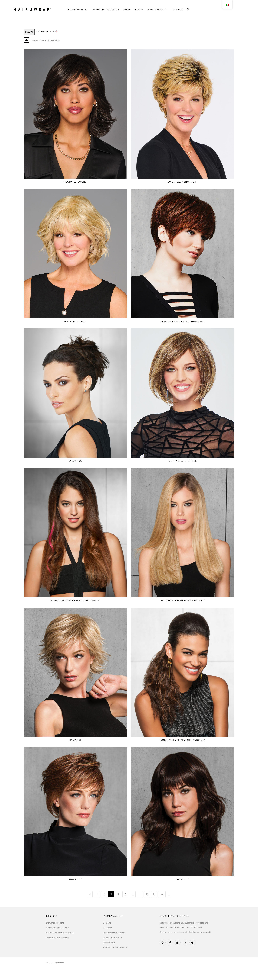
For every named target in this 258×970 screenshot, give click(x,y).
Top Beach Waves (75, 321)
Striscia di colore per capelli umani (75, 600)
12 (147, 894)
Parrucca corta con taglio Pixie (183, 321)
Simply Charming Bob (183, 461)
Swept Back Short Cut (183, 181)
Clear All (29, 32)
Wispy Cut (75, 879)
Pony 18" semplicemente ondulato (183, 740)
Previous (90, 894)
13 (154, 894)
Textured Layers (75, 181)
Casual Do (75, 461)
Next (168, 894)
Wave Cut (183, 879)
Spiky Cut (75, 740)
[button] (188, 10)
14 (161, 894)
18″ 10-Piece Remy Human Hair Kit (183, 600)
